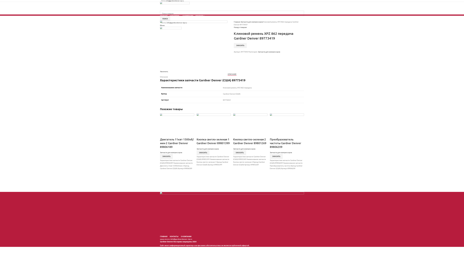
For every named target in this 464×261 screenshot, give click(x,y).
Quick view (163, 179)
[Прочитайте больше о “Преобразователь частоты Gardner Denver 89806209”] (273, 173)
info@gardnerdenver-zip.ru (181, 239)
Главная (237, 22)
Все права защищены (176, 242)
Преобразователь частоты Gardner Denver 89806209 (285, 143)
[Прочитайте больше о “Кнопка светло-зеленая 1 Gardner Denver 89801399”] (200, 169)
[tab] (232, 74)
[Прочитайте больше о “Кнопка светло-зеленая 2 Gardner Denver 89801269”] (236, 169)
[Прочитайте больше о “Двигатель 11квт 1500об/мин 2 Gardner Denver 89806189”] (163, 173)
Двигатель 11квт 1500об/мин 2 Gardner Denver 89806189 (177, 143)
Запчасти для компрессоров (252, 22)
